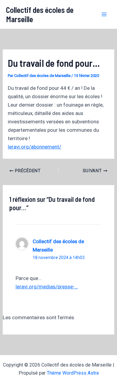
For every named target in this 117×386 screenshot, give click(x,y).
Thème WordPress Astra (73, 373)
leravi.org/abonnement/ (34, 147)
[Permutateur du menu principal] (104, 14)
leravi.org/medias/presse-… (47, 287)
